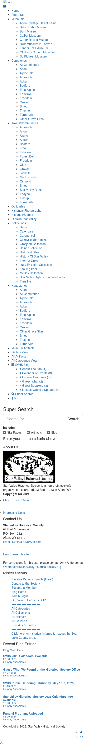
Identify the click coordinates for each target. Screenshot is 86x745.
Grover (24, 102)
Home (15, 10)
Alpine (24, 135)
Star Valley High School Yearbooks (42, 277)
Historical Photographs (26, 210)
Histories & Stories (23, 625)
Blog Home (18, 592)
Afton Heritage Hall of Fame (38, 23)
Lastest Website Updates (40, 390)
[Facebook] (12, 398)
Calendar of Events (36, 373)
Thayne (25, 110)
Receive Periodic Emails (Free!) (32, 579)
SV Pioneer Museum (33, 56)
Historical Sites (29, 252)
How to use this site (16, 554)
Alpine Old (26, 73)
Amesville (26, 77)
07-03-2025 (9, 672)
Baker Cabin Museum (34, 27)
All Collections (20, 612)
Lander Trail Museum (34, 48)
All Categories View (24, 360)
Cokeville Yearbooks (33, 240)
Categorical (27, 235)
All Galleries (19, 621)
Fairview (25, 94)
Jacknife (25, 173)
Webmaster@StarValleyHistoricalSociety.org (32, 567)
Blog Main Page (13, 650)
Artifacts (36, 432)
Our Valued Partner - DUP (28, 600)
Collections (18, 223)
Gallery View (19, 352)
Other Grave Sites (32, 119)
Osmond (25, 181)
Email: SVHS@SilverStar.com (22, 542)
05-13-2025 (9, 686)
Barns (24, 227)
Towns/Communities (24, 123)
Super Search (23, 394)
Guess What (32, 381)
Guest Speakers (34, 385)
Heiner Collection (31, 248)
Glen (23, 164)
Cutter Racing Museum (35, 40)
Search (73, 418)
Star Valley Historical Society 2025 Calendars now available (38, 698)
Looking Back (29, 269)
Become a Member (24, 587)
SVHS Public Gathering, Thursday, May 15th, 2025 (38, 683)
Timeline (25, 281)
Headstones (19, 285)
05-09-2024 (9, 716)
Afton (23, 69)
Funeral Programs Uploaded (23, 713)
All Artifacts (18, 356)
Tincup (24, 198)
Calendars (26, 231)
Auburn (24, 81)
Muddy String (28, 177)
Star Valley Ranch (31, 190)
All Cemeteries (29, 64)
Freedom (26, 98)
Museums (17, 19)
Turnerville (27, 114)
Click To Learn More (16, 500)
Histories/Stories (22, 214)
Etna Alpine (27, 90)
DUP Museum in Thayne (36, 44)
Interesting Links (14, 512)
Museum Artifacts (22, 348)
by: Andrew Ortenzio (15, 675)
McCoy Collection (31, 273)
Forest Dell (27, 156)
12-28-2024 (9, 703)
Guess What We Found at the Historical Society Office (41, 669)
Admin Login (19, 596)
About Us (17, 14)
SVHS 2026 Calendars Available (25, 656)
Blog (54, 432)
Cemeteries (19, 60)
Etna (23, 148)
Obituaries (18, 206)
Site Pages (14, 432)
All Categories (20, 608)
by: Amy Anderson (14, 662)
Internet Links (29, 260)
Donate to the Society (25, 583)
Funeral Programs (36, 377)
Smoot (24, 106)
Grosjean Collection (33, 244)
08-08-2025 (9, 659)
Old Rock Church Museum (37, 52)
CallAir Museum (30, 35)
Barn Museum (29, 31)
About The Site (33, 369)
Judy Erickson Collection (36, 264)
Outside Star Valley (24, 219)
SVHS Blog (21, 364)
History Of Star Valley (34, 256)
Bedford (25, 85)
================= (25, 604)
